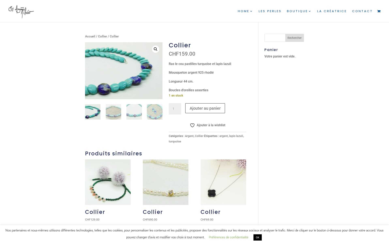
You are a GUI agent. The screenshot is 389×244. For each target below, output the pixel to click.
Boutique (297, 11)
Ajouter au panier (205, 108)
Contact (362, 11)
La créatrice (332, 11)
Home (243, 11)
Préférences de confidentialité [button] (228, 237)
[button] (155, 49)
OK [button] (257, 237)
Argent (189, 136)
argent (223, 136)
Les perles (270, 11)
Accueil (90, 36)
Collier (102, 36)
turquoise (175, 141)
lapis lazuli (236, 136)
